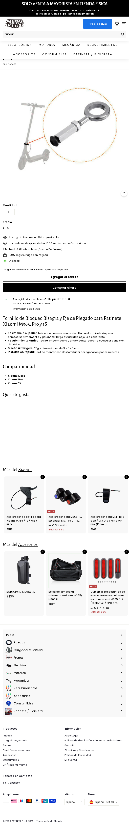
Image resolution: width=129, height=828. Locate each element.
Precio (7, 222)
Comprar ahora (65, 288)
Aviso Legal (71, 735)
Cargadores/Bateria (15, 740)
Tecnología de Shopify (49, 821)
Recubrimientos (102, 45)
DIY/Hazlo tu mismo (15, 764)
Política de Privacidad (77, 755)
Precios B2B (98, 24)
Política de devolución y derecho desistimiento (93, 740)
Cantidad (9, 205)
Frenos (7, 745)
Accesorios (24, 54)
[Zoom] (124, 193)
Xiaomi (25, 469)
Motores (47, 45)
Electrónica (20, 45)
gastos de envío (16, 269)
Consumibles (54, 54)
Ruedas (7, 735)
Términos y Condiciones (79, 750)
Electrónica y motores (16, 750)
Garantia (69, 745)
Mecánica (71, 45)
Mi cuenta (70, 760)
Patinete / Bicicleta (93, 54)
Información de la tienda (26, 308)
